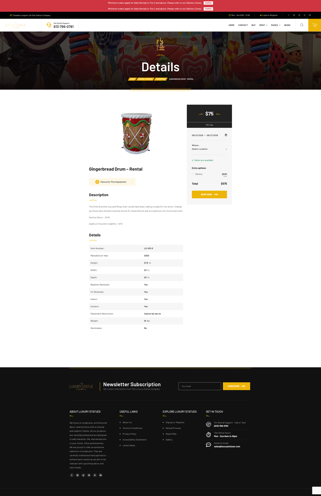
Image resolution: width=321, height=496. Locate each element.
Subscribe (234, 386)
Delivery (199, 174)
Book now (206, 194)
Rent (262, 25)
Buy (254, 25)
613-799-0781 (64, 26)
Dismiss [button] (208, 3)
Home (231, 25)
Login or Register (270, 15)
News (287, 25)
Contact (243, 25)
